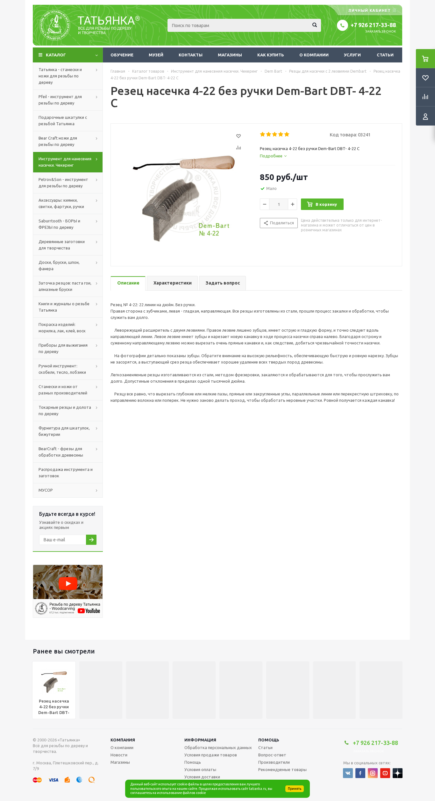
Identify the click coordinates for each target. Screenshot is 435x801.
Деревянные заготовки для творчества (62, 244)
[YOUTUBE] (385, 773)
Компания (123, 740)
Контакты (191, 55)
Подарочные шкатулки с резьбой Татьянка (63, 120)
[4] (281, 134)
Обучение (122, 55)
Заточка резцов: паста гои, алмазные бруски (65, 286)
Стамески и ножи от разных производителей (63, 389)
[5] (287, 134)
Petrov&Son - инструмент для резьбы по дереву (63, 182)
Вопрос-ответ (272, 755)
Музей (156, 55)
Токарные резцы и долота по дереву (65, 410)
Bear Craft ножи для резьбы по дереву (58, 141)
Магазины (230, 55)
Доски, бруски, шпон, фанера (59, 265)
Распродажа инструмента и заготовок (66, 472)
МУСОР (46, 490)
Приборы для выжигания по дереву (63, 348)
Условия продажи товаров (210, 755)
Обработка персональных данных (218, 747)
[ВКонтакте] (348, 773)
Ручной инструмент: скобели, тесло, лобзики (62, 369)
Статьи (385, 55)
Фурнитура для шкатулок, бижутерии (64, 431)
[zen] (398, 773)
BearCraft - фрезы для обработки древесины (61, 451)
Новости (119, 755)
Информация (200, 740)
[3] (275, 134)
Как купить (270, 55)
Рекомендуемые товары (282, 769)
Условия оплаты (200, 769)
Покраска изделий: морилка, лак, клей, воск (62, 327)
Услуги (352, 55)
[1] (263, 134)
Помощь (268, 740)
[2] (269, 134)
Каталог (56, 55)
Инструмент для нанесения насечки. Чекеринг (65, 161)
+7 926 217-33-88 (373, 25)
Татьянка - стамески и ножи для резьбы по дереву (60, 75)
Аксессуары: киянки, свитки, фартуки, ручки (61, 203)
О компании (314, 55)
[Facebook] (360, 773)
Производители (274, 762)
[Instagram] (373, 773)
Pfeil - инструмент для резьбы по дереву (60, 99)
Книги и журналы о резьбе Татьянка (64, 306)
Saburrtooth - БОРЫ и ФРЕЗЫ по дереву (59, 224)
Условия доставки (202, 777)
